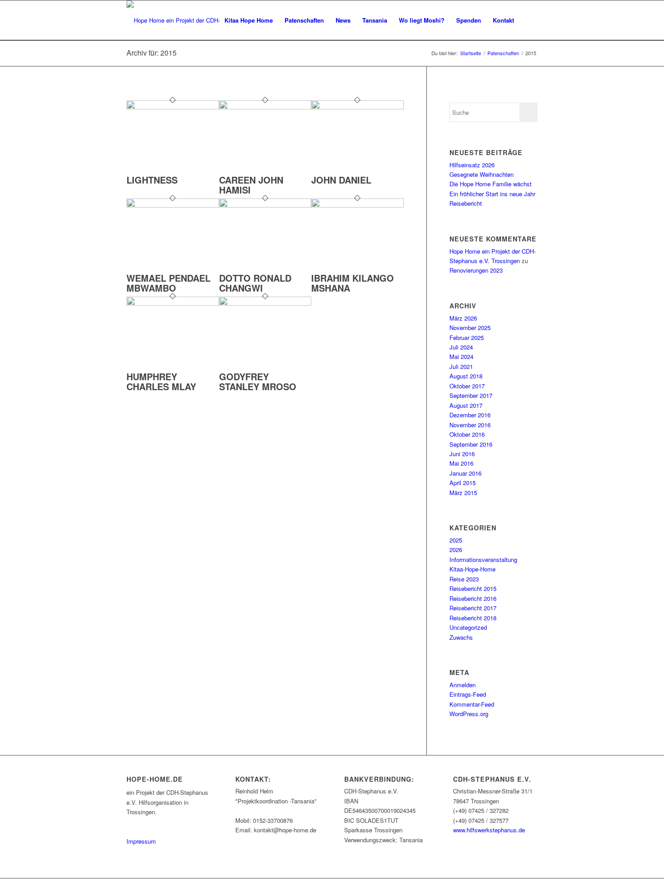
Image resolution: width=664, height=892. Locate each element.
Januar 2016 (465, 473)
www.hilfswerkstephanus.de (489, 830)
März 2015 (463, 492)
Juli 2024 (461, 347)
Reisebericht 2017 (472, 608)
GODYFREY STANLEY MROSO (257, 381)
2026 (455, 549)
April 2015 (462, 482)
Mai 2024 (461, 356)
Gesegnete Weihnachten (481, 174)
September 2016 (470, 444)
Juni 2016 (462, 453)
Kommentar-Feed (471, 704)
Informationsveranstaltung (483, 559)
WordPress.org (468, 713)
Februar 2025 (466, 337)
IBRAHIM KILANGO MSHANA (352, 282)
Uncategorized (468, 627)
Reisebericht (465, 203)
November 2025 (470, 327)
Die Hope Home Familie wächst (490, 183)
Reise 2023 (464, 579)
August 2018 (465, 376)
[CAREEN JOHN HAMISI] (265, 107)
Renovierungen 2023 (476, 270)
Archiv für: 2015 (151, 52)
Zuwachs (461, 637)
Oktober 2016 (467, 434)
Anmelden (462, 684)
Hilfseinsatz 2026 (472, 164)
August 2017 (465, 405)
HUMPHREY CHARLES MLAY (161, 381)
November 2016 (470, 424)
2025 (455, 540)
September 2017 (470, 395)
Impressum (141, 841)
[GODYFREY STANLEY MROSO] (265, 303)
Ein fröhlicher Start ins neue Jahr (492, 193)
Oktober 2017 (467, 386)
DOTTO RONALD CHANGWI (255, 282)
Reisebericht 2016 (472, 598)
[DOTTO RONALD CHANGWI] (265, 205)
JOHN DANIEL (341, 179)
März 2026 (463, 318)
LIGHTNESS (152, 179)
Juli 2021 (461, 366)
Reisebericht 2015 (472, 588)
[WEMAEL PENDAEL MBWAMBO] (172, 205)
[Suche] (529, 20)
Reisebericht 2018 (472, 618)
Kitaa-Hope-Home (472, 569)
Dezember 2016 (470, 415)
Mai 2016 (461, 463)
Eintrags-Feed (467, 694)
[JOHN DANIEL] (357, 107)
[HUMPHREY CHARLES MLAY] (172, 303)
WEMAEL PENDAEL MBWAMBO (168, 282)
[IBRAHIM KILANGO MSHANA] (357, 205)
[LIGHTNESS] (172, 107)
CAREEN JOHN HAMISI (251, 184)
